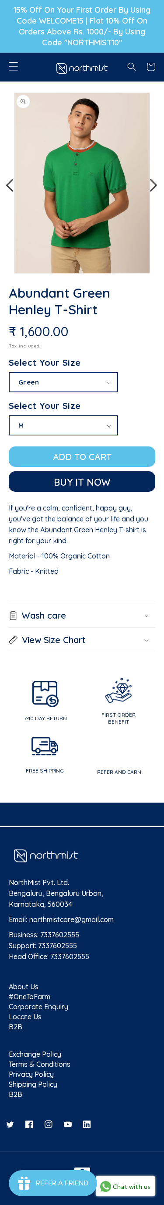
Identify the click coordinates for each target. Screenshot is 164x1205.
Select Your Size (44, 362)
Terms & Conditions (39, 1063)
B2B (15, 1026)
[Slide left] (9, 185)
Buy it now (82, 482)
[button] (13, 65)
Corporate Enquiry (38, 1006)
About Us (23, 986)
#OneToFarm (29, 996)
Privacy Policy (31, 1073)
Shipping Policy (33, 1083)
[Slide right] (153, 185)
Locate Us (25, 1016)
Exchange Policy (35, 1053)
